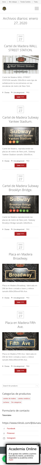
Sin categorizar (16, 402)
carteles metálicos (24, 398)
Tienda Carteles (25, 2)
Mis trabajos (13, 2)
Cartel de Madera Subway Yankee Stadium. (20, 119)
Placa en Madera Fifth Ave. (20, 325)
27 (20, 39)
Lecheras (6, 402)
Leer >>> (20, 97)
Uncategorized (18, 92)
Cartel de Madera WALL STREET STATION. (20, 48)
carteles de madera (9, 398)
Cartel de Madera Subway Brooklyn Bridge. (20, 188)
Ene (21, 36)
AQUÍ (11, 460)
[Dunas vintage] (4, 8)
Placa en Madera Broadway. (20, 256)
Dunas (7, 92)
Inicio (4, 2)
